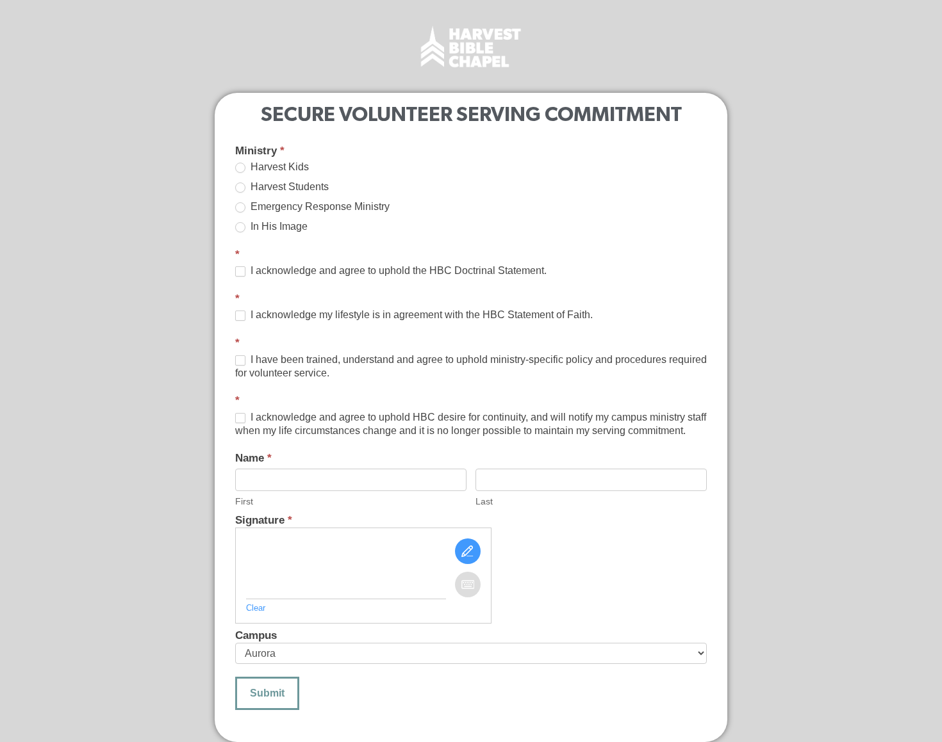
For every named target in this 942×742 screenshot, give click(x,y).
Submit (267, 693)
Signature (263, 520)
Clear (255, 608)
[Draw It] (468, 551)
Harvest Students (288, 186)
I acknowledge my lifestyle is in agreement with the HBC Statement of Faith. (420, 314)
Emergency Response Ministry (319, 206)
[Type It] (468, 584)
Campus (256, 635)
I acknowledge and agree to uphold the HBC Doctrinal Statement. (397, 270)
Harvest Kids (278, 166)
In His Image (278, 226)
